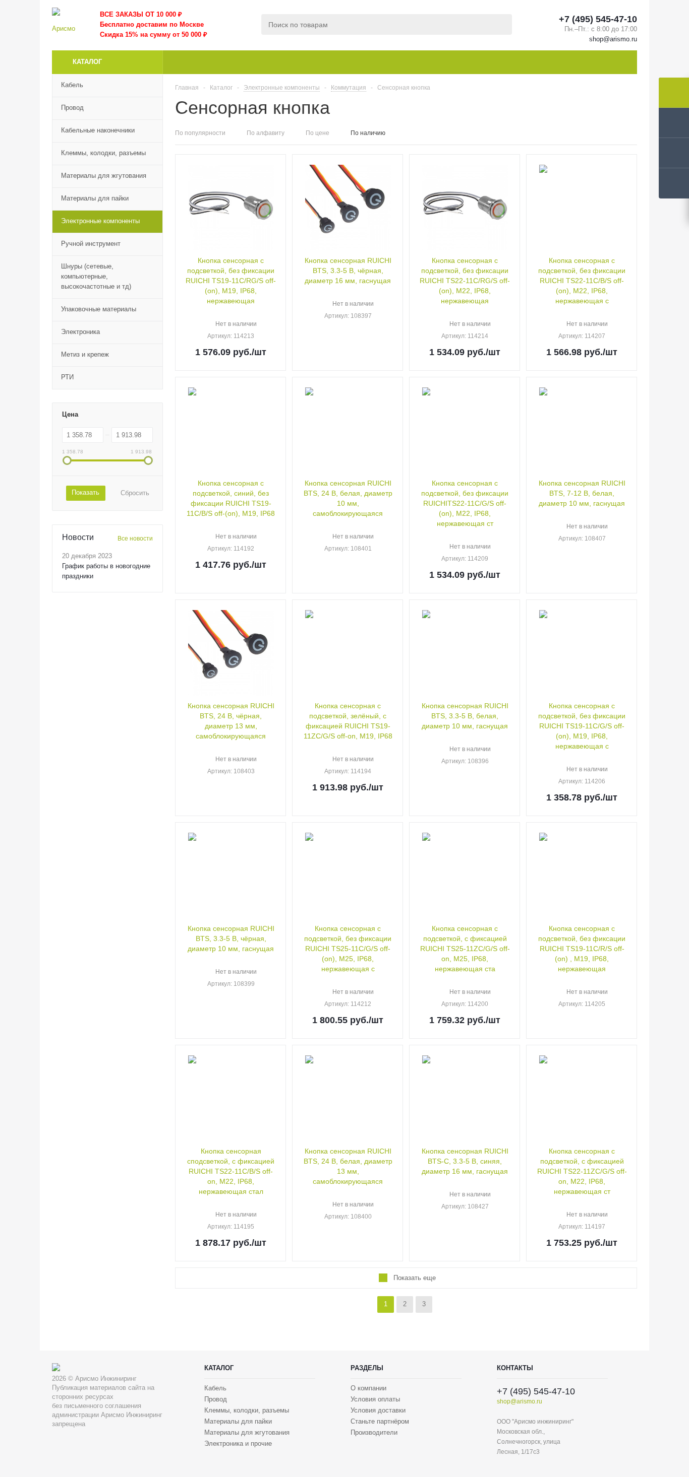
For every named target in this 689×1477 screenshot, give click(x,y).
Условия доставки (378, 1410)
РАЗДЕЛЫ (367, 1368)
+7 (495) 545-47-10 (598, 19)
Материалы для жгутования (247, 1432)
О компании (368, 1388)
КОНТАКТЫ (515, 1368)
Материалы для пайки (238, 1421)
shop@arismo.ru (613, 39)
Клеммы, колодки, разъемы (246, 1410)
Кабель (215, 1388)
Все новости (135, 538)
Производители (374, 1432)
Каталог (87, 61)
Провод (215, 1399)
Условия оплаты (375, 1399)
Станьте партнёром (380, 1421)
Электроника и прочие (238, 1443)
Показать (85, 492)
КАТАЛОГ (219, 1368)
